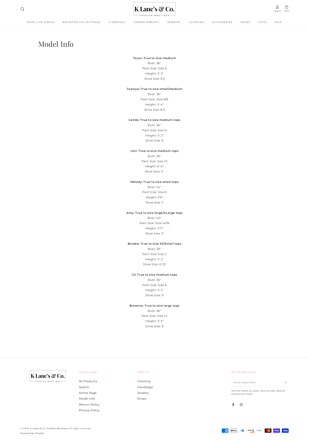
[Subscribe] (287, 382)
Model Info (87, 398)
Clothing (143, 381)
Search (84, 387)
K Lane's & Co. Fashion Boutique (49, 428)
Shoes (141, 398)
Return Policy (89, 404)
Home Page (88, 393)
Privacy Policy (89, 410)
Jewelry (143, 393)
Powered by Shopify (32, 433)
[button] (22, 9)
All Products (88, 381)
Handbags (145, 387)
